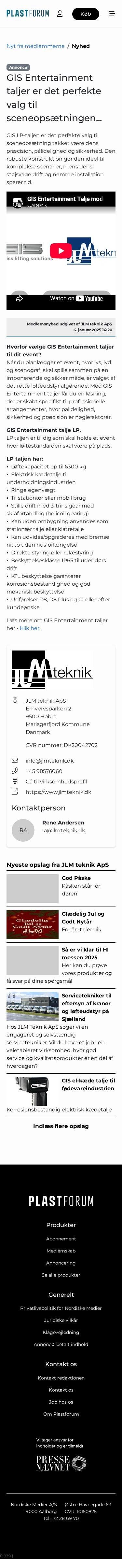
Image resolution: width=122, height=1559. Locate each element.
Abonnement (61, 1239)
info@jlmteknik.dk (50, 761)
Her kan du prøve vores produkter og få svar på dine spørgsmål (59, 965)
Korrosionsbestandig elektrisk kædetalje (61, 1095)
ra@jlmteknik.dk (63, 830)
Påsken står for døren (81, 886)
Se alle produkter (61, 1275)
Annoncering (61, 1263)
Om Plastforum (61, 1414)
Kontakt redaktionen (61, 1378)
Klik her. (30, 628)
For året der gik (83, 922)
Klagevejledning (61, 1332)
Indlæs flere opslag (61, 1126)
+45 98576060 (44, 771)
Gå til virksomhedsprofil (56, 782)
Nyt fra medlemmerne (36, 46)
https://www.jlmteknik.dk (58, 792)
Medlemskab (61, 1251)
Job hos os (61, 1402)
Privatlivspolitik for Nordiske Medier (61, 1308)
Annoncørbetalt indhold (61, 1344)
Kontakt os (61, 1390)
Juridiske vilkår (61, 1320)
